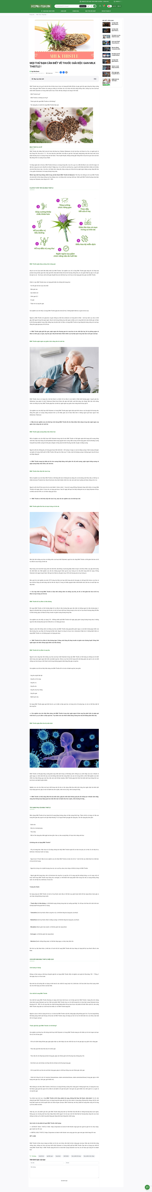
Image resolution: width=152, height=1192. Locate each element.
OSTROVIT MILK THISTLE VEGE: (41, 1126)
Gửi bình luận (64, 1180)
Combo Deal (75, 11)
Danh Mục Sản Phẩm (48, 11)
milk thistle (66, 1156)
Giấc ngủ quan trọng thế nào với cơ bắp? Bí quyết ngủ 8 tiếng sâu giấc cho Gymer (116, 73)
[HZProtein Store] (40, 6)
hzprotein (58, 1156)
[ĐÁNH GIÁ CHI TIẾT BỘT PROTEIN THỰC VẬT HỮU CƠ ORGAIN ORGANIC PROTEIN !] (106, 82)
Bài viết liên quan (108, 20)
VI (110, 6)
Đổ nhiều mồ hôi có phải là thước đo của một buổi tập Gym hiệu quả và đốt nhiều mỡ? (116, 54)
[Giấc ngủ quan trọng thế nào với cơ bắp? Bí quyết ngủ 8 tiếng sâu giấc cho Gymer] (106, 74)
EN (115, 6)
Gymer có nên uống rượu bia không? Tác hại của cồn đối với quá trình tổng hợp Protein (116, 66)
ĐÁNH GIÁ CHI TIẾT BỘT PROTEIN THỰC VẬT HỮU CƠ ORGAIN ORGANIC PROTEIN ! (116, 80)
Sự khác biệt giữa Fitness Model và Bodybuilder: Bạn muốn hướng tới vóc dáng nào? (116, 23)
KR (120, 6)
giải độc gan (50, 1156)
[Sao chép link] (66, 72)
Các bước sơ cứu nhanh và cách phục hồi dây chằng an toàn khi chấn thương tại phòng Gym (116, 36)
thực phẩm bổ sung (76, 1156)
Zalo (63, 72)
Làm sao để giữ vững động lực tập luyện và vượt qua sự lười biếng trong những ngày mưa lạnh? (116, 42)
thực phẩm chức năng (89, 1156)
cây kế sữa (41, 1156)
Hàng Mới (63, 11)
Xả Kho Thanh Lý (106, 11)
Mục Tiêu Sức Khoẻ (90, 11)
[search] (94, 6)
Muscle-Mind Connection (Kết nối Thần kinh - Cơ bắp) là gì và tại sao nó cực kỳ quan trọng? (116, 48)
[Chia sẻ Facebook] (61, 72)
